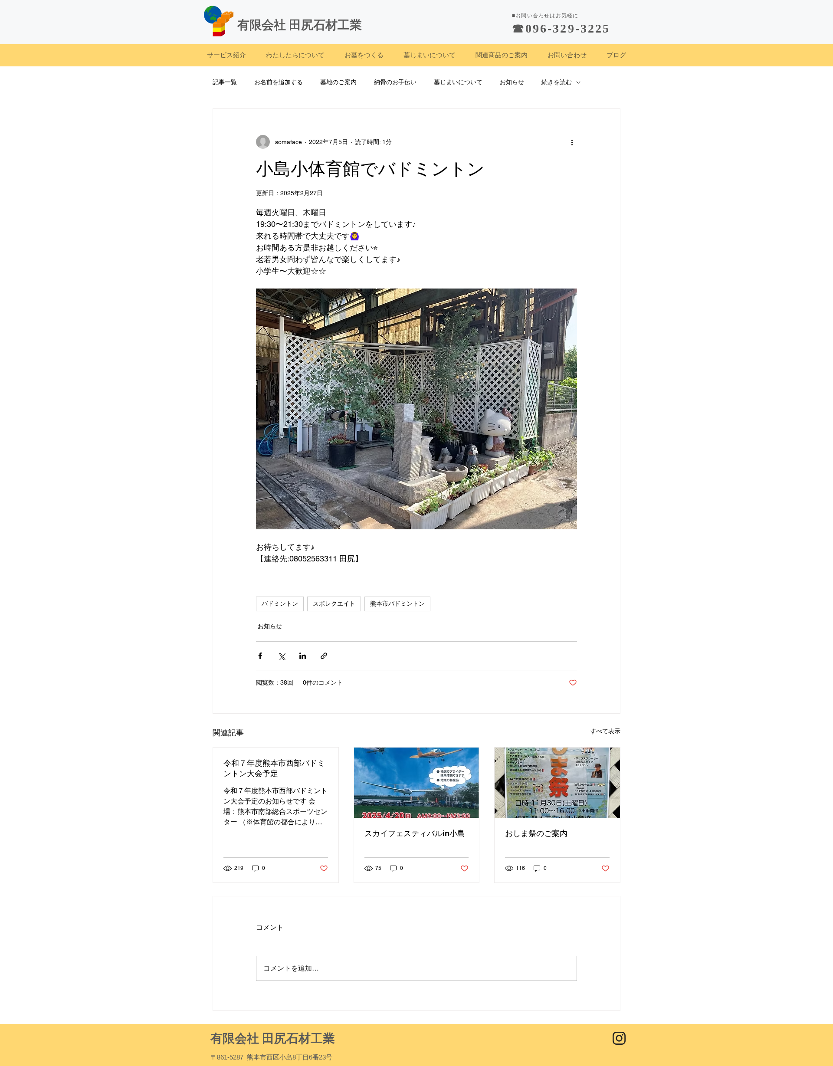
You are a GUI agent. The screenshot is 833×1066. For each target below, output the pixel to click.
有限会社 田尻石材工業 (272, 1038)
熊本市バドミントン (397, 603)
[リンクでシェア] (324, 656)
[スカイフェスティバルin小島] (416, 783)
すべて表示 (605, 731)
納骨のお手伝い (395, 82)
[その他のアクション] (572, 142)
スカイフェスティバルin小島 (414, 833)
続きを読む (556, 82)
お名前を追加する (278, 82)
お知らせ (512, 82)
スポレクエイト (334, 603)
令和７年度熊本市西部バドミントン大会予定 (274, 768)
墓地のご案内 (338, 82)
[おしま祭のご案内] (557, 783)
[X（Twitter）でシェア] (281, 656)
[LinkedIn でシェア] (302, 656)
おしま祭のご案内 (536, 833)
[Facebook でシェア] (260, 656)
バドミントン (280, 603)
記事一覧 (225, 82)
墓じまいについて (458, 82)
